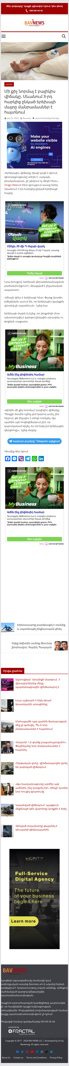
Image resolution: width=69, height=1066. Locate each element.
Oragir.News (11, 185)
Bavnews (27, 118)
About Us (6, 1057)
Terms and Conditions (36, 1057)
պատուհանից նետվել (47, 118)
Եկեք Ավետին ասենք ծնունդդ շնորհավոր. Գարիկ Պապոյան (32, 645)
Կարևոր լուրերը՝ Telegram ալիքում (36, 441)
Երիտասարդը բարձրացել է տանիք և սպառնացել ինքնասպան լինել (41, 626)
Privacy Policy (56, 1057)
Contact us (18, 1057)
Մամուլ (9, 84)
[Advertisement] (34, 583)
